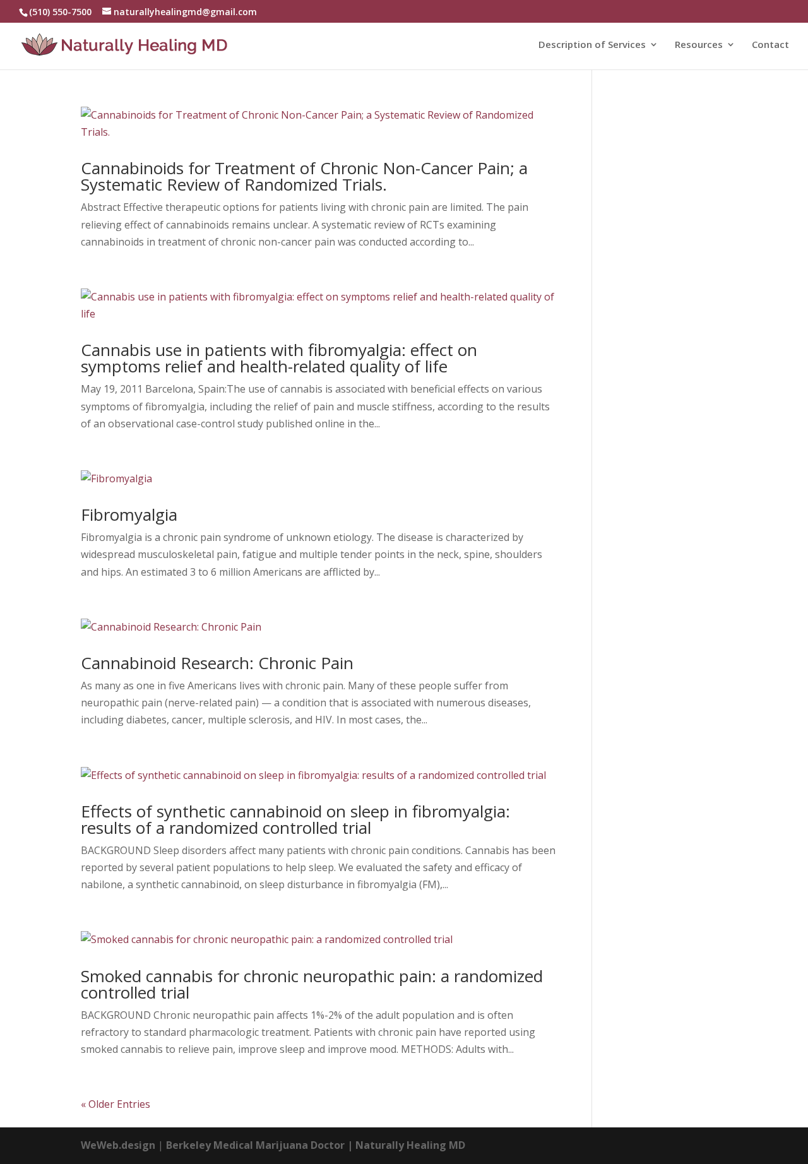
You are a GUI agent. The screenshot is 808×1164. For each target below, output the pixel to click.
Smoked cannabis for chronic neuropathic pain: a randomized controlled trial (312, 984)
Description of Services (592, 45)
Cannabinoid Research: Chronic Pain (217, 662)
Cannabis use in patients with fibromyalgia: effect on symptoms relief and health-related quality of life (279, 357)
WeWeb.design (118, 1145)
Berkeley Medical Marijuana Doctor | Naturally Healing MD (315, 1145)
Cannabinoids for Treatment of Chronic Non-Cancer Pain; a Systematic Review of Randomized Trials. (304, 176)
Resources (699, 45)
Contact (770, 45)
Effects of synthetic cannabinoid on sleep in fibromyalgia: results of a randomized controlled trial (295, 819)
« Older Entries (115, 1104)
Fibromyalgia (129, 514)
